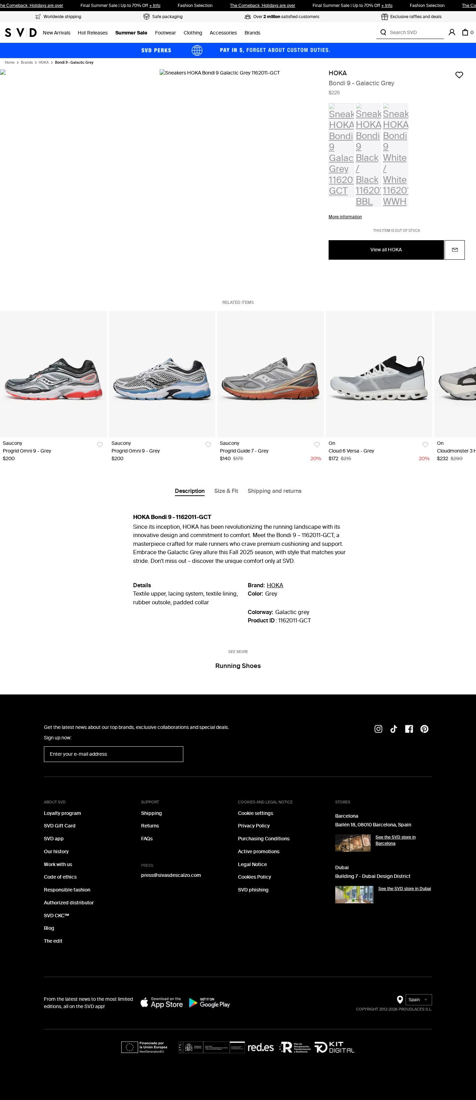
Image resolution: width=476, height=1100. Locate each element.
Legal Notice (252, 864)
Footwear (165, 33)
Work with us (58, 864)
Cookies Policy (254, 877)
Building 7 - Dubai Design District (372, 876)
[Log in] (452, 32)
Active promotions (258, 852)
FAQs (147, 839)
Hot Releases (93, 33)
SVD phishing (253, 890)
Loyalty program (62, 813)
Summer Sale (131, 33)
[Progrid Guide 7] (270, 374)
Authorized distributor (69, 903)
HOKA (44, 63)
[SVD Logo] (21, 32)
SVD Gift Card (60, 826)
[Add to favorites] (459, 74)
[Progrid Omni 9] (53, 374)
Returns (150, 826)
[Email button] (455, 250)
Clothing (193, 33)
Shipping (151, 813)
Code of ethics (60, 877)
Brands (252, 33)
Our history (56, 852)
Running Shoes (238, 665)
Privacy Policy (254, 826)
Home (10, 63)
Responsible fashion (67, 890)
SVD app (54, 839)
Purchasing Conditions (264, 839)
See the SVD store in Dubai (404, 888)
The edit (53, 941)
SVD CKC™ (56, 916)
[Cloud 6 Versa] (379, 374)
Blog (49, 928)
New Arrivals (56, 33)
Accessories (223, 33)
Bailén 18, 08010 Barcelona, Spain (373, 825)
